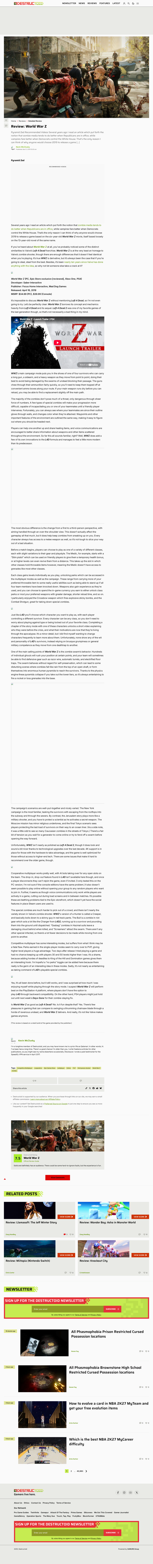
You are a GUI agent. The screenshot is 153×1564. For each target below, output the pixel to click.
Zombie (14, 1071)
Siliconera (88, 1512)
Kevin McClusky (23, 147)
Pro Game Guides (21, 1512)
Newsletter (69, 3)
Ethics (26, 1503)
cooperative (38, 1068)
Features (104, 3)
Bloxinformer (88, 1516)
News (82, 3)
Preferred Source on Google (55, 1104)
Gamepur (45, 1512)
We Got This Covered (103, 1512)
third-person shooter (84, 1068)
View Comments (58, 1177)
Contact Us (36, 1503)
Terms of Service (81, 1315)
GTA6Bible (100, 1516)
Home (13, 121)
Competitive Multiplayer (24, 1068)
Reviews (92, 3)
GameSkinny (19, 1516)
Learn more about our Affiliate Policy (45, 1099)
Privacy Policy (96, 1315)
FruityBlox (76, 1516)
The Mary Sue (49, 1516)
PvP (74, 1068)
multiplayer (60, 1068)
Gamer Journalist (121, 1512)
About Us (18, 1503)
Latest (116, 3)
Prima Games (76, 1512)
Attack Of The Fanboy (59, 1512)
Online (69, 1068)
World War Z (96, 1068)
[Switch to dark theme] (133, 3)
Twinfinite (35, 1512)
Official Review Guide (31, 1161)
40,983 (80, 1471)
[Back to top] (5, 1179)
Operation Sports (34, 1516)
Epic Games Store (49, 1068)
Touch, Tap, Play (64, 1516)
